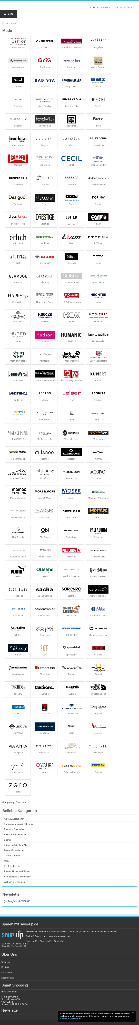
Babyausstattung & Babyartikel (19, 824)
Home (5, 23)
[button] (133, 1013)
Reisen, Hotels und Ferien (16, 871)
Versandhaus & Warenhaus (17, 876)
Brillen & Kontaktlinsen (15, 834)
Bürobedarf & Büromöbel (16, 845)
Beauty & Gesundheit (14, 829)
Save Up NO (7, 943)
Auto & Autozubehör (14, 819)
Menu (10, 13)
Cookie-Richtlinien (69, 1018)
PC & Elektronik (12, 866)
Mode (6, 861)
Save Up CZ (46, 941)
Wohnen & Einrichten (14, 882)
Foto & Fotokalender (14, 850)
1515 (115, 8)
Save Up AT (20, 946)
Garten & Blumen (12, 855)
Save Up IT (7, 946)
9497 (92, 8)
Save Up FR (60, 941)
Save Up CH (32, 941)
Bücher (7, 840)
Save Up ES (22, 943)
